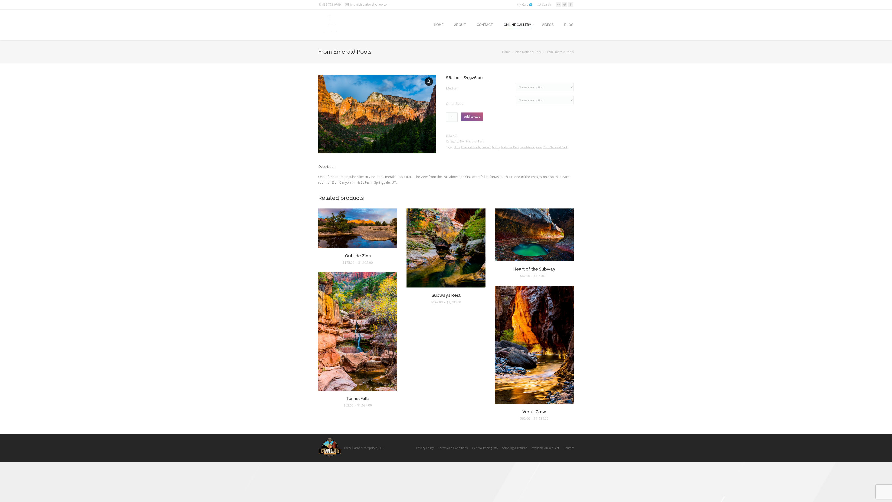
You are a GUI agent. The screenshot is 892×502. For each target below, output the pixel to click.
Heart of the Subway (534, 269)
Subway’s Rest (446, 295)
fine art (486, 147)
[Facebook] (570, 4)
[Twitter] (564, 4)
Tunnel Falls (358, 398)
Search (546, 5)
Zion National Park (528, 52)
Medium (452, 88)
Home (506, 52)
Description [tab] (326, 166)
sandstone (527, 147)
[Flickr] (558, 4)
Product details (358, 229)
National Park (510, 147)
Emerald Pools (470, 147)
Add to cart (472, 116)
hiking (496, 147)
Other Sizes (454, 103)
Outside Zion (358, 255)
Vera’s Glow (534, 411)
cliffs (457, 147)
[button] (429, 81)
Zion (539, 147)
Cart (526, 5)
